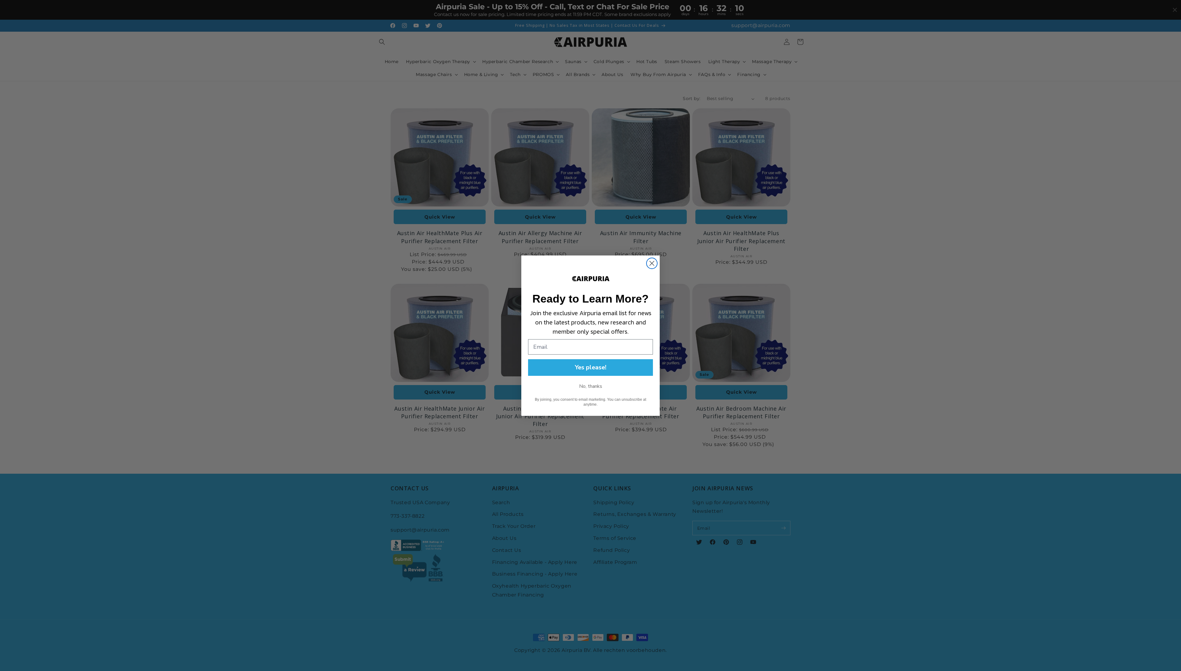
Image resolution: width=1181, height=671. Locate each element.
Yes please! (590, 367)
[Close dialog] (651, 263)
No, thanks (590, 386)
